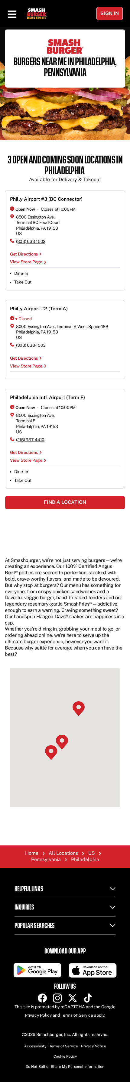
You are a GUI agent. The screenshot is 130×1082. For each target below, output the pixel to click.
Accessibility (35, 1046)
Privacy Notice (93, 1046)
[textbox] (65, 168)
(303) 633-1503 (31, 345)
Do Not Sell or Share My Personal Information (65, 1067)
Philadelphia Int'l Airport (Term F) (47, 397)
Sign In (109, 13)
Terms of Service (77, 1015)
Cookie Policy (65, 1056)
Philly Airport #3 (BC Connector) (46, 199)
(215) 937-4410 (30, 439)
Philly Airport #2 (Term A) (39, 309)
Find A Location (65, 502)
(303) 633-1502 (30, 241)
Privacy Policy (38, 1015)
